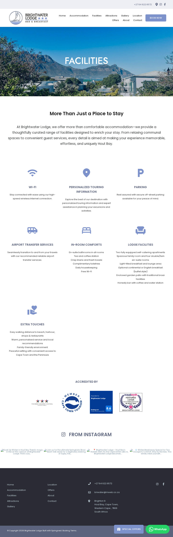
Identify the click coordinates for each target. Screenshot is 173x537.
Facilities (97, 15)
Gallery (125, 15)
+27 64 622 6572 (143, 4)
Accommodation (79, 15)
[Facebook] (165, 4)
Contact (137, 20)
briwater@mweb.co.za (107, 492)
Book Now (156, 17)
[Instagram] (160, 4)
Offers (115, 20)
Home (62, 15)
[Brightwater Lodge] (28, 17)
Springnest (56, 530)
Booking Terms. (70, 530)
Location (137, 15)
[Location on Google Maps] (156, 4)
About (126, 20)
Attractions (111, 15)
